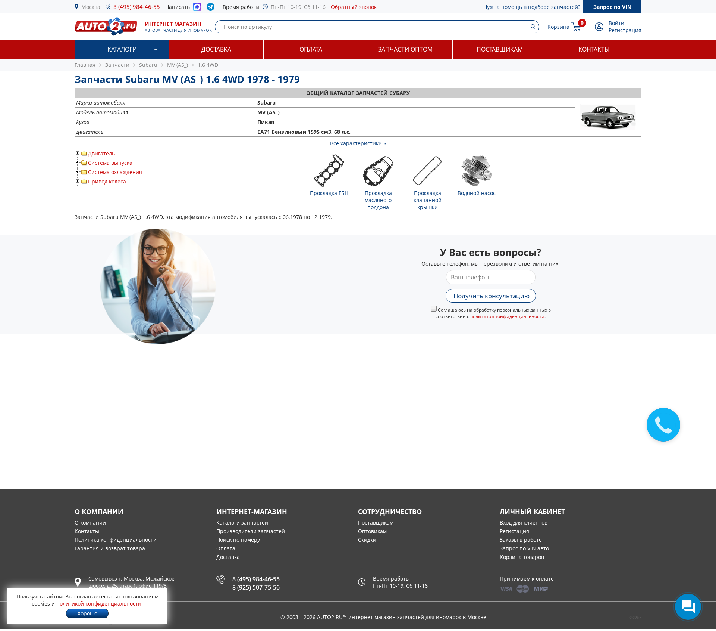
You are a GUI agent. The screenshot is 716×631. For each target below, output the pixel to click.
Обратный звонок (354, 6)
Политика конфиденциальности (116, 539)
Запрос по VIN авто (524, 548)
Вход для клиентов (523, 522)
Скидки (367, 539)
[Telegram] (212, 8)
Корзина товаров (522, 556)
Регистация (514, 531)
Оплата (310, 49)
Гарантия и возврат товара (110, 548)
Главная (85, 64)
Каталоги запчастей (242, 522)
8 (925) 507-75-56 (256, 587)
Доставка (216, 49)
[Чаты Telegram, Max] (688, 607)
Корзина (558, 26)
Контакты (594, 49)
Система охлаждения (115, 172)
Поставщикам (500, 49)
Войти (616, 23)
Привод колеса (107, 181)
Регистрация (625, 30)
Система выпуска (110, 162)
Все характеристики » (358, 143)
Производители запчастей (250, 531)
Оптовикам (372, 531)
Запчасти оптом (405, 49)
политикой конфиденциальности (507, 316)
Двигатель (101, 153)
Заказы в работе (521, 539)
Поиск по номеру (238, 539)
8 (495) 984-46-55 (136, 6)
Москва (90, 6)
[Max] (197, 9)
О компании (90, 522)
